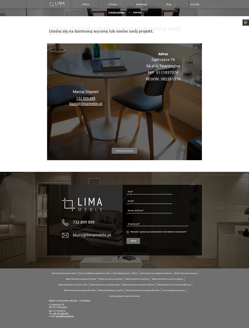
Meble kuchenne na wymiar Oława (105, 284)
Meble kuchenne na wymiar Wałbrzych (174, 284)
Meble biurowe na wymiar (186, 273)
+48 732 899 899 (60, 313)
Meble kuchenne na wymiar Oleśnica (138, 284)
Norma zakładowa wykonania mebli (94, 273)
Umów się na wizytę (124, 150)
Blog (168, 4)
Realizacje (141, 4)
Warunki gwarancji (121, 273)
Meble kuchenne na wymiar (137, 279)
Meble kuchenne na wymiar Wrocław (80, 290)
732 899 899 (85, 98)
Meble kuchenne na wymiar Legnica (167, 279)
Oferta (85, 4)
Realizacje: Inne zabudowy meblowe (156, 273)
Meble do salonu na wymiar (111, 279)
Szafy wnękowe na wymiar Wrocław (124, 296)
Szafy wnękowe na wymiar (173, 290)
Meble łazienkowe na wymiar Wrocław (143, 290)
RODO (134, 273)
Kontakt (194, 4)
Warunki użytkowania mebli (64, 273)
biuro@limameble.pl (85, 103)
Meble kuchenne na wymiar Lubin (72, 284)
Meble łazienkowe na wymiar (111, 290)
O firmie (112, 4)
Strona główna (116, 12)
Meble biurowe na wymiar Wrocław (81, 279)
